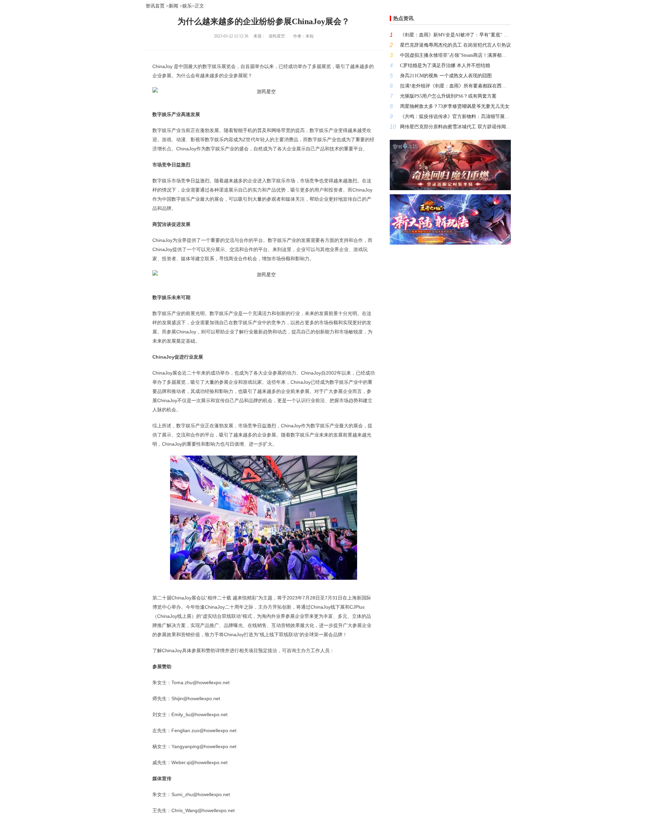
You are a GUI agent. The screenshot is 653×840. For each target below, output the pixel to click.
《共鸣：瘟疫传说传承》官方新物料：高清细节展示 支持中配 (455, 116)
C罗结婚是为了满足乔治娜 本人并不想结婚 (445, 65)
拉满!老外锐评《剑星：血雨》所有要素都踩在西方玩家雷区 (455, 85)
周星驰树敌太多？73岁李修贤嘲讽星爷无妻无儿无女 (454, 106)
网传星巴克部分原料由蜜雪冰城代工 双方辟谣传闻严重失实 (455, 126)
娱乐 (187, 6)
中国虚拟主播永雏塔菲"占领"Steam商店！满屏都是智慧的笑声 (455, 55)
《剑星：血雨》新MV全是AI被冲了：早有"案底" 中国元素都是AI (455, 34)
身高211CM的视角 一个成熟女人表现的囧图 (446, 75)
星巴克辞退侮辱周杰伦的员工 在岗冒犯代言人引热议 (455, 45)
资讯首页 (155, 6)
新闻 (173, 6)
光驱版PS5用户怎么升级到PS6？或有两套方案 (448, 96)
